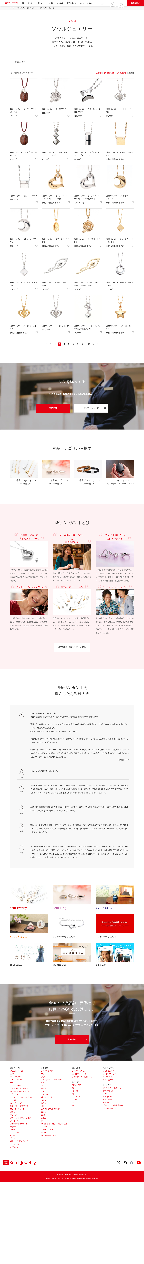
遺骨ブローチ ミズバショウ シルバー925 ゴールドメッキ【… (87, 284)
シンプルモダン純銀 (48, 1135)
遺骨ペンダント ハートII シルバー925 (119, 110)
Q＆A (82, 3)
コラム (89, 3)
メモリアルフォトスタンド (50, 1109)
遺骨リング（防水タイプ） (19, 1141)
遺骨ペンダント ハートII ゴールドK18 (23, 327)
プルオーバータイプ (17, 1121)
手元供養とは (71, 3)
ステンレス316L (16, 1080)
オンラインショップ (91, 408)
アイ (42, 1091)
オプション (14, 1147)
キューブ (13, 1115)
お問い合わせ (108, 1080)
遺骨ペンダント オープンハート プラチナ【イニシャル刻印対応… (87, 197)
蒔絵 (43, 1115)
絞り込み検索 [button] (20, 62)
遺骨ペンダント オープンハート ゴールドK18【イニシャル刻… (55, 197)
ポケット (44, 1127)
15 (89, 344)
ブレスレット (14, 1132)
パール (12, 1130)
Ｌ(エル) (75, 1091)
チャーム (13, 1127)
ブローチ (13, 1138)
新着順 (131, 73)
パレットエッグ (46, 1097)
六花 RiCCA (76, 1085)
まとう (43, 1112)
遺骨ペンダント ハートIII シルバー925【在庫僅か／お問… (87, 327)
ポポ (42, 1106)
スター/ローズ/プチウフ (19, 1106)
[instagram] (125, 1163)
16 (93, 344)
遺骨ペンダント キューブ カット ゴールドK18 (119, 240)
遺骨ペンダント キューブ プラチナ (23, 196)
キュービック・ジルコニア (19, 1091)
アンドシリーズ (15, 1086)
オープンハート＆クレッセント (21, 1097)
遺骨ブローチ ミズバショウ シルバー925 (55, 284)
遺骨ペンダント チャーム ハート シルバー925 (120, 284)
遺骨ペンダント (27, 3)
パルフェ (44, 1088)
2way (12, 1074)
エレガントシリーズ (17, 1109)
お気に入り (36, 116)
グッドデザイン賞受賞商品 (113, 1105)
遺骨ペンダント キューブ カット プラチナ (23, 284)
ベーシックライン (16, 1077)
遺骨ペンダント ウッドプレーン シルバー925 (23, 153)
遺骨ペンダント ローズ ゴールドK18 (87, 240)
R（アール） (76, 1097)
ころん (43, 1118)
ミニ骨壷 (50, 3)
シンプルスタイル (78, 1071)
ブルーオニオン (47, 1130)
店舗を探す (135, 3)
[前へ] (46, 344)
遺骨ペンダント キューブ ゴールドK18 (119, 153)
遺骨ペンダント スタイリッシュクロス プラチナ (87, 110)
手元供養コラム (60, 965)
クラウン (44, 1132)
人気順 (99, 73)
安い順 (109, 73)
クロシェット (14, 1144)
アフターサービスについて (64, 936)
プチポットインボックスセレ (51, 1080)
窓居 (74, 1105)
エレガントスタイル (79, 1074)
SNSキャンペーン (109, 1108)
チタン (12, 1083)
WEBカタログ (108, 1077)
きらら (43, 1077)
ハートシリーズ (15, 1103)
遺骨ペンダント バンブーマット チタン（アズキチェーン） (87, 153)
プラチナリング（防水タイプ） (82, 1077)
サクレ (43, 1074)
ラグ (73, 1102)
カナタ (43, 1100)
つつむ (43, 1086)
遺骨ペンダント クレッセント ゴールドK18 (119, 197)
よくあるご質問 (108, 1071)
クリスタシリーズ (16, 1071)
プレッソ (75, 1100)
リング (12, 1135)
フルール (44, 1094)
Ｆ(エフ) (75, 1094)
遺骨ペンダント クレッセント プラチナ (23, 240)
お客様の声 (101, 965)
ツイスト (13, 1100)
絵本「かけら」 (16, 965)
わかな (43, 1103)
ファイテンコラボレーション (20, 1118)
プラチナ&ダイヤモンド (19, 1124)
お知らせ (106, 1102)
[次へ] (98, 344)
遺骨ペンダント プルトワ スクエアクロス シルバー (55, 153)
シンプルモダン (47, 1071)
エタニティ (14, 1094)
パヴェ (12, 1112)
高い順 (121, 73)
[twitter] (118, 1163)
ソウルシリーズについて (106, 936)
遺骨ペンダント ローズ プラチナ (55, 109)
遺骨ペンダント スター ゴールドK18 (119, 327)
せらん (43, 1083)
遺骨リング (40, 3)
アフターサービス (109, 1074)
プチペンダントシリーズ (19, 1088)
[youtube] (139, 1163)
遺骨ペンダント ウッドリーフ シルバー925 (23, 110)
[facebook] (131, 1162)
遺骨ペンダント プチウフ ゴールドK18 (55, 240)
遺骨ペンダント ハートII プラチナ (55, 326)
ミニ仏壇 (60, 3)
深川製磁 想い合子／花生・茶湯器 (54, 1124)
